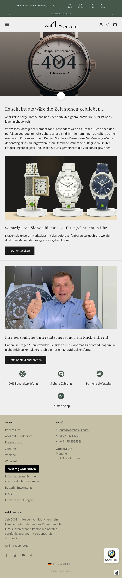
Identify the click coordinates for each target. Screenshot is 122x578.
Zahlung (10, 449)
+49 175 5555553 (70, 441)
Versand (10, 455)
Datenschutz (13, 442)
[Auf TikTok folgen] (31, 555)
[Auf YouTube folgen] (23, 555)
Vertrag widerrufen (22, 469)
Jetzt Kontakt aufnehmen (26, 360)
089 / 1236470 (68, 435)
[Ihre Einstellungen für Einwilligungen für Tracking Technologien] (116, 572)
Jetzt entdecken (20, 250)
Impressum (12, 430)
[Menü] (117, 550)
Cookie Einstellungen (19, 500)
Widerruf (11, 461)
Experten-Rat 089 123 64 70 (61, 14)
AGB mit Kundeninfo (18, 436)
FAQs (8, 494)
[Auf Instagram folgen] (15, 555)
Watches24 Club (46, 5)
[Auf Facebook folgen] (6, 555)
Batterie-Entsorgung (18, 487)
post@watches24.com (74, 430)
